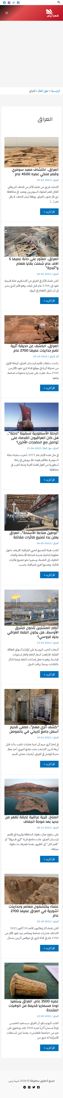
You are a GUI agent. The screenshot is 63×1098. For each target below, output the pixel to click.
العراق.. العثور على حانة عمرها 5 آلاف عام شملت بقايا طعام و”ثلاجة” (34, 263)
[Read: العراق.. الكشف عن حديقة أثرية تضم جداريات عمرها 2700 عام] (31, 329)
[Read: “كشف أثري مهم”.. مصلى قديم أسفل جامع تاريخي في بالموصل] (31, 706)
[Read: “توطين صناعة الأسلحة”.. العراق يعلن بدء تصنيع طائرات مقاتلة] (31, 512)
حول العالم (43, 91)
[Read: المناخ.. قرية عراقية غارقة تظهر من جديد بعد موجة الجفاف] (31, 796)
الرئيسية (55, 91)
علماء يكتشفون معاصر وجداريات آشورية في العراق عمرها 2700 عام (34, 911)
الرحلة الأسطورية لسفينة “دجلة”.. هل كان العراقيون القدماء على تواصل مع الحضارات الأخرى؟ (33, 438)
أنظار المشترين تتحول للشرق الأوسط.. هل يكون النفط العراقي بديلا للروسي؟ (33, 632)
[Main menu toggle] (7, 13)
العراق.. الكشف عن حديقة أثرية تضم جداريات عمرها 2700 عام (35, 348)
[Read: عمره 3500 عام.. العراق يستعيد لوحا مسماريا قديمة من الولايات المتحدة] (31, 981)
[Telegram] (4, 2)
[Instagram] (9, 2)
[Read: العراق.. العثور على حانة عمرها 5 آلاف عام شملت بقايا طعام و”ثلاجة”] (31, 241)
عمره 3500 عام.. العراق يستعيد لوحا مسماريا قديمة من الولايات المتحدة (34, 1006)
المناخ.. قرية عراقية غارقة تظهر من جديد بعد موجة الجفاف (32, 819)
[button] (58, 2)
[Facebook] (18, 2)
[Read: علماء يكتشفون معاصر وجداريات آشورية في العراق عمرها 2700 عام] (31, 889)
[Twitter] (13, 2)
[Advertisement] (31, 54)
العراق (56, 180)
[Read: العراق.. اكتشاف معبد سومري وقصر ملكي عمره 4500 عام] (31, 152)
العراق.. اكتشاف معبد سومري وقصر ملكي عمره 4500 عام (35, 171)
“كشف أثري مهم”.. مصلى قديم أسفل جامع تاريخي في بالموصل (34, 729)
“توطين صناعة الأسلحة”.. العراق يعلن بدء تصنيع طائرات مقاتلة (34, 535)
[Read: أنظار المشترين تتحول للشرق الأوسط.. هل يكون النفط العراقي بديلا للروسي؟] (31, 607)
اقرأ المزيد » (49, 212)
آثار (57, 356)
